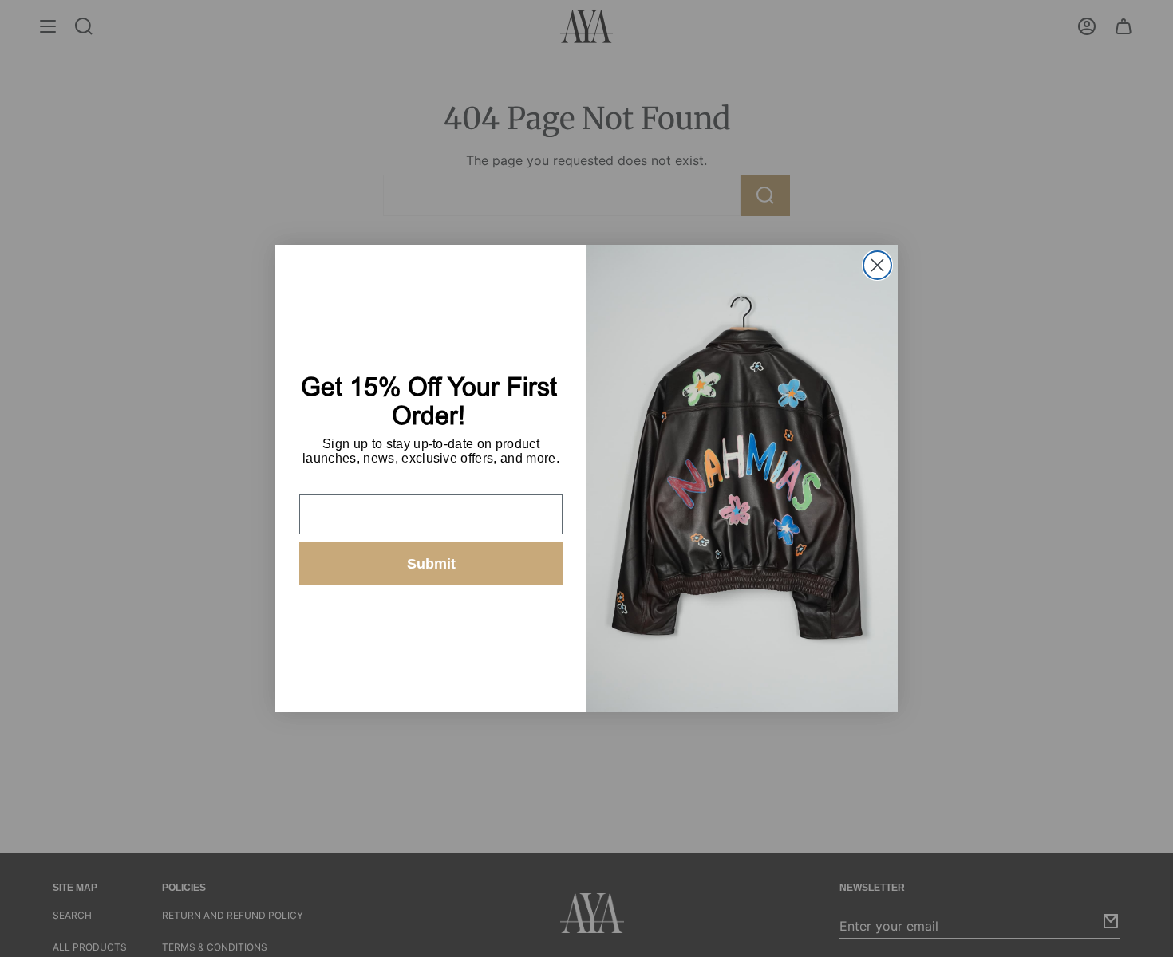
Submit (431, 564)
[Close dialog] (877, 265)
